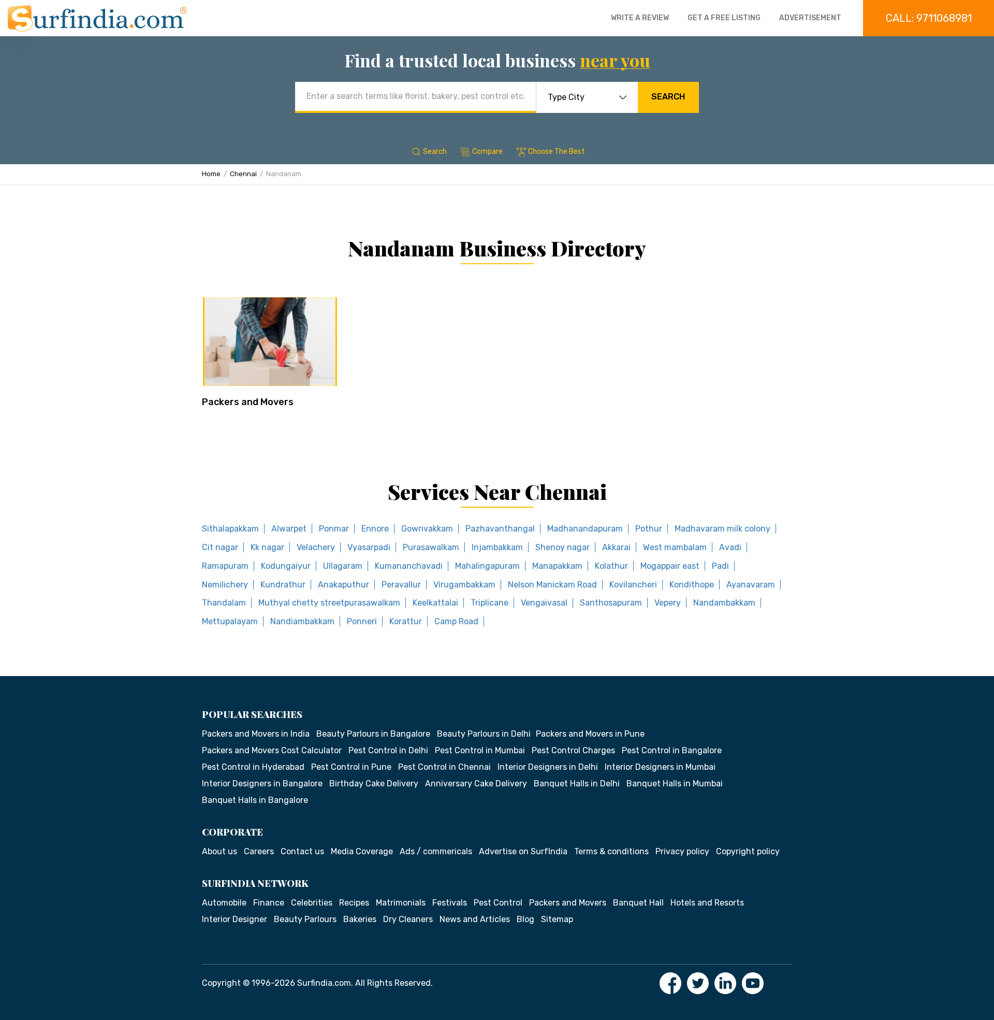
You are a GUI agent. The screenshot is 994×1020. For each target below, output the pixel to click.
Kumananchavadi (409, 566)
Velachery (316, 547)
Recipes (354, 903)
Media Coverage (362, 851)
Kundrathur (282, 585)
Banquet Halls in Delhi (577, 783)
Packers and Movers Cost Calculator (272, 750)
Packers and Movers (248, 402)
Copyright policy (748, 851)
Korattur (405, 621)
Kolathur (611, 566)
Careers (259, 851)
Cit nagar (220, 547)
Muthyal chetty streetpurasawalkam (329, 603)
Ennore (375, 529)
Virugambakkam (464, 585)
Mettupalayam (230, 621)
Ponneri (362, 621)
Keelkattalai (435, 603)
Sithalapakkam (230, 529)
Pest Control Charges (573, 750)
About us (219, 851)
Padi (720, 566)
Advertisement (810, 17)
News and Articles (475, 919)
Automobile (224, 903)
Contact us (302, 851)
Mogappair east (669, 566)
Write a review (640, 17)
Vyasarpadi (368, 547)
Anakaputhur (343, 585)
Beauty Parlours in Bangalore (373, 734)
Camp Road (456, 621)
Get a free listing (724, 17)
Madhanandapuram (585, 529)
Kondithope (691, 585)
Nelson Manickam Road (552, 585)
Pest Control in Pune (351, 767)
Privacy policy (682, 851)
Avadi (730, 547)
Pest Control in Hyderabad (253, 767)
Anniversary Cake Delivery (476, 783)
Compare (487, 151)
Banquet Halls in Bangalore (255, 800)
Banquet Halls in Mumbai (674, 783)
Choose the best (556, 151)
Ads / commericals (436, 851)
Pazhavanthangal (500, 529)
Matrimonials (401, 903)
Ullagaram (342, 566)
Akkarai (616, 547)
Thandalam (224, 603)
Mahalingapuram (487, 566)
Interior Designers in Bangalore (262, 783)
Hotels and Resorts (707, 903)
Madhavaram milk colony (722, 529)
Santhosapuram (611, 603)
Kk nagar (267, 547)
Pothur (648, 529)
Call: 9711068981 (929, 18)
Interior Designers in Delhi (548, 767)
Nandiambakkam (302, 621)
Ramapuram (225, 566)
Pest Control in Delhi (388, 750)
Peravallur (401, 585)
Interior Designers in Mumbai (660, 767)
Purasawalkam (431, 547)
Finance (268, 903)
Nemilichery (225, 585)
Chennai (243, 174)
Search (668, 97)
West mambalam (675, 547)
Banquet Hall (638, 903)
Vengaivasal (544, 603)
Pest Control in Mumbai (480, 750)
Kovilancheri (633, 585)
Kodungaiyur (286, 566)
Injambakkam (497, 547)
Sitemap (557, 919)
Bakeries (359, 919)
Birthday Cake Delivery (373, 783)
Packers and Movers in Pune (590, 734)
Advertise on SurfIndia (523, 851)
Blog (525, 919)
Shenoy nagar (562, 547)
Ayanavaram (750, 585)
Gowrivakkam (427, 529)
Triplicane (489, 603)
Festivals (449, 903)
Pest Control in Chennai (444, 767)
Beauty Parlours (305, 919)
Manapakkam (557, 566)
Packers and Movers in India (256, 734)
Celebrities (311, 903)
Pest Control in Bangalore (672, 750)
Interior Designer (234, 919)
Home (211, 174)
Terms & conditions (611, 851)
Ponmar (334, 529)
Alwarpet (288, 529)
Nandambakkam (724, 603)
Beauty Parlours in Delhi (484, 734)
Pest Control (498, 903)
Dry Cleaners (408, 919)
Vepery (667, 603)
